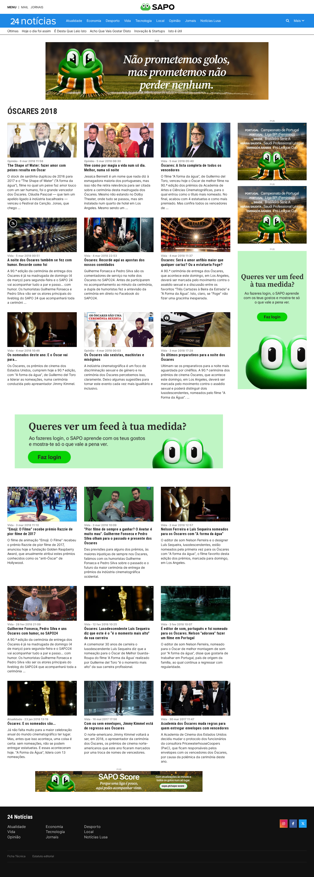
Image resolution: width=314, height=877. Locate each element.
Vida (164, 161)
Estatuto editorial (43, 856)
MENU (11, 7)
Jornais (37, 7)
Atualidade (14, 719)
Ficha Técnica (16, 856)
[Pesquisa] (287, 21)
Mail (24, 7)
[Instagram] (284, 823)
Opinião (12, 161)
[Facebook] (293, 823)
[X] (303, 823)
